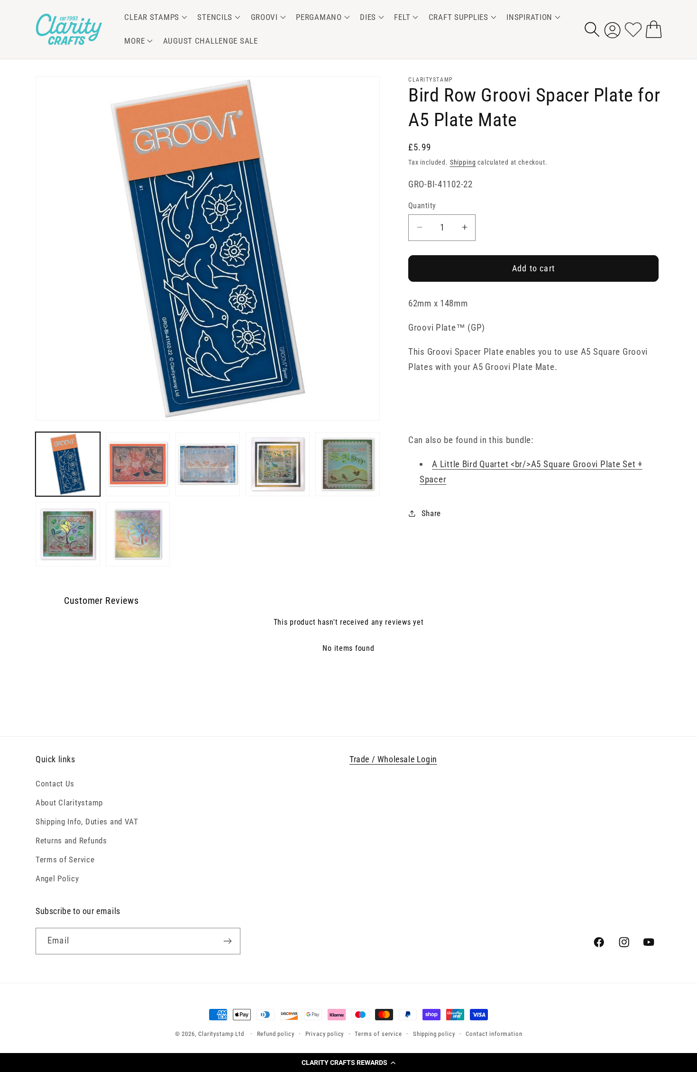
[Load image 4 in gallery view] (278, 464)
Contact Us (55, 783)
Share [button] (431, 513)
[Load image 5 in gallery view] (347, 464)
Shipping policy (434, 1033)
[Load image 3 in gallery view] (207, 464)
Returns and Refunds (71, 840)
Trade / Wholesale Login (393, 759)
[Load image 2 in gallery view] (138, 464)
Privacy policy (324, 1033)
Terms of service (378, 1033)
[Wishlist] (633, 29)
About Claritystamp (69, 802)
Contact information (494, 1033)
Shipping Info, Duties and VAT (87, 821)
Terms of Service (65, 859)
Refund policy (275, 1033)
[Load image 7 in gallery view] (138, 534)
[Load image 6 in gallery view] (68, 534)
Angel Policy (57, 878)
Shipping (463, 162)
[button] (348, 1062)
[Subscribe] (227, 941)
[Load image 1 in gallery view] (68, 464)
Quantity (422, 205)
